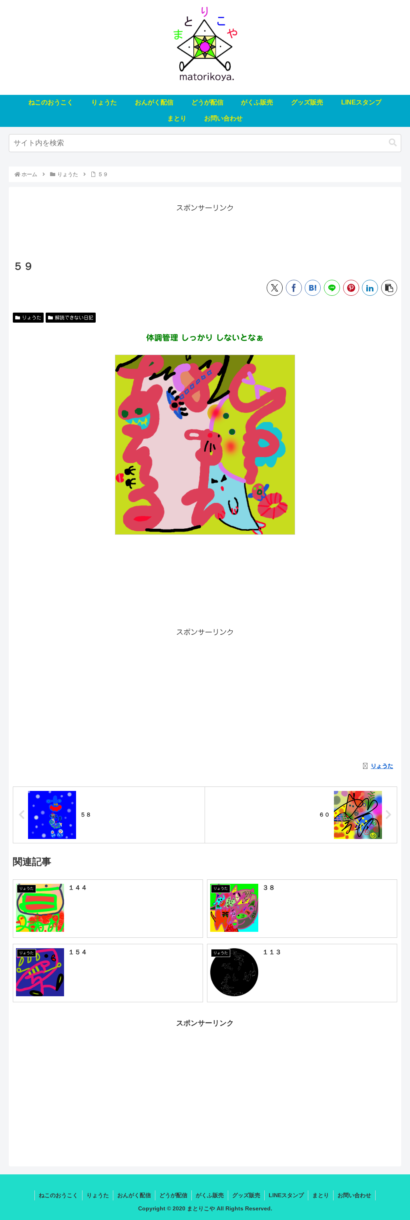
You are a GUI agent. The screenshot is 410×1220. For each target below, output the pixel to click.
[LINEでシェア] (332, 288)
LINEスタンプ (286, 1195)
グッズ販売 (246, 1195)
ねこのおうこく (58, 1195)
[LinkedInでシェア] (370, 288)
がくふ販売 (210, 1195)
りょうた (31, 317)
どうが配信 (173, 1195)
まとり (320, 1195)
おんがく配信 (134, 1195)
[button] (393, 142)
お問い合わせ (354, 1195)
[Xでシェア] (275, 288)
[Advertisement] (205, 232)
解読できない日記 (74, 317)
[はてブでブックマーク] (313, 288)
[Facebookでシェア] (294, 288)
